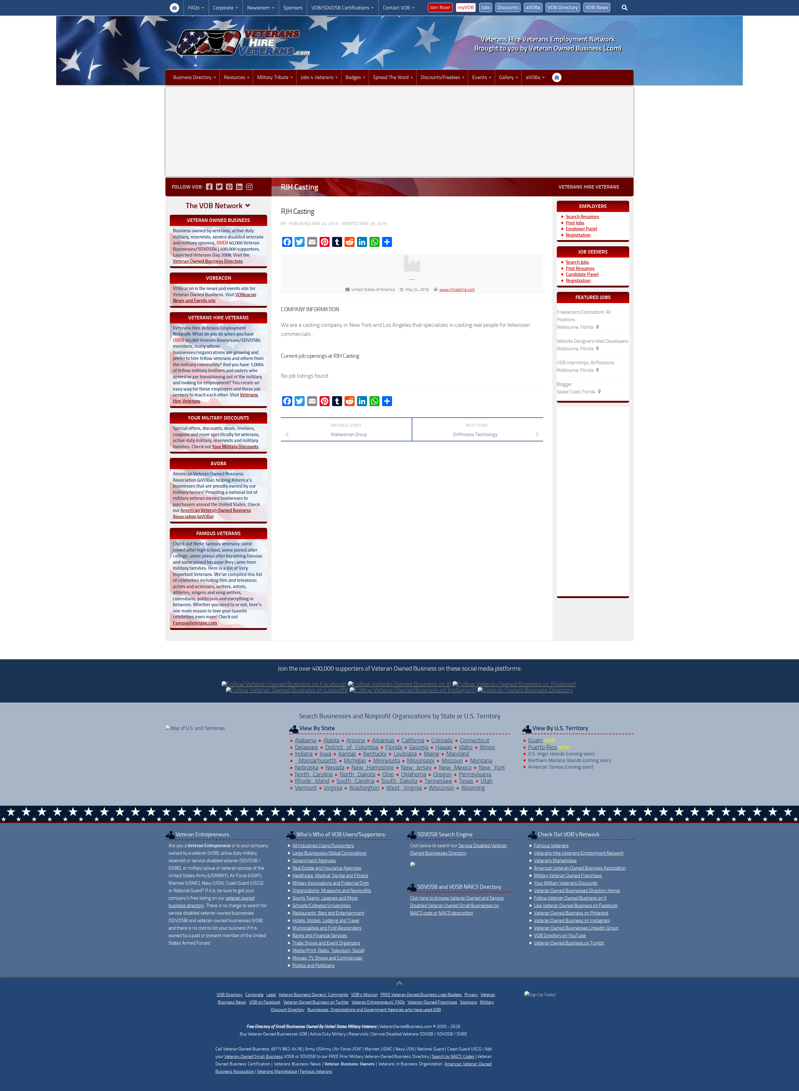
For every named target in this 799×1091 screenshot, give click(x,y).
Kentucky (374, 753)
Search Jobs (577, 262)
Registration (578, 235)
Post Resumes (580, 268)
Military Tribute (272, 77)
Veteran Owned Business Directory (208, 261)
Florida (393, 747)
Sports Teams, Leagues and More (325, 898)
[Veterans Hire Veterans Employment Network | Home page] (243, 42)
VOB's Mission (364, 994)
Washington (364, 787)
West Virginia (404, 787)
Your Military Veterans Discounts (565, 883)
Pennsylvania (475, 774)
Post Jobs (575, 223)
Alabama (305, 740)
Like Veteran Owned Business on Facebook (576, 905)
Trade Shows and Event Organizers (326, 943)
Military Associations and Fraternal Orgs (330, 883)
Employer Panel (581, 229)
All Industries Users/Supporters (323, 845)
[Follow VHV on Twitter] (219, 186)
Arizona (355, 740)
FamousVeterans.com (195, 623)
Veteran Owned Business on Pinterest (571, 913)
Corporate (223, 8)
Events (479, 77)
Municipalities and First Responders (326, 928)
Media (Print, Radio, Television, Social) (328, 950)
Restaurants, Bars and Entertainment (328, 913)
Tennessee (438, 780)
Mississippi (420, 760)
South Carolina (355, 780)
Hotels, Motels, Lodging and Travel (325, 920)
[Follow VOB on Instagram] (249, 186)
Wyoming (473, 787)
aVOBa (533, 7)
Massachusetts (316, 760)
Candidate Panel (582, 274)
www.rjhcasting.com (457, 289)
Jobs (485, 7)
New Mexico (455, 767)
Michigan (355, 760)
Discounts (508, 7)
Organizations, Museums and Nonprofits (331, 890)
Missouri (452, 760)
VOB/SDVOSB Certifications (340, 8)
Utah (487, 780)
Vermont (306, 787)
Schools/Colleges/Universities (321, 905)
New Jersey (416, 767)
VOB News (597, 7)
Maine (431, 753)
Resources (234, 77)
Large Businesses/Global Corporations (329, 853)
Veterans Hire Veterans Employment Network (579, 853)
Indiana (303, 753)
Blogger (564, 384)
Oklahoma (413, 774)
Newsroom (258, 8)
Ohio (388, 774)
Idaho (466, 747)
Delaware (306, 747)
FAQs (193, 8)
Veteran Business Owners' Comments (313, 994)
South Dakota (399, 780)
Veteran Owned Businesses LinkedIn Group (576, 928)
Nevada (335, 767)
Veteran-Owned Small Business (253, 1056)
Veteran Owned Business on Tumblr (569, 943)
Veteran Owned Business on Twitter (316, 1002)
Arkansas (383, 740)
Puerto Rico (542, 747)
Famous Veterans (551, 845)
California (413, 740)
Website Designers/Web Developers (592, 341)
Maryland (457, 753)
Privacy (471, 994)
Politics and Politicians (313, 965)
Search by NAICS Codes (453, 1056)
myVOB (466, 7)
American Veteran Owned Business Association (580, 868)
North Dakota (357, 774)
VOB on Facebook (265, 1002)
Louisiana (405, 753)
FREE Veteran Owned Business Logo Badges (421, 994)
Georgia (418, 747)
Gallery (506, 77)
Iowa (325, 753)
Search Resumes (582, 216)
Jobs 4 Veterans (317, 77)
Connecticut (474, 740)
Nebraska (306, 767)
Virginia (333, 787)
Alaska (331, 740)
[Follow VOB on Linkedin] (239, 186)
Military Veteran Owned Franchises (568, 875)
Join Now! (440, 7)
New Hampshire (372, 767)
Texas (466, 780)
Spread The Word (391, 77)
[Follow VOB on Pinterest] (229, 186)
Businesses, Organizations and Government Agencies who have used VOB (374, 1009)
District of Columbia (351, 747)
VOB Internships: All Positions (585, 363)
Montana (481, 760)
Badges (353, 77)
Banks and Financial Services (319, 935)
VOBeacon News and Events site (214, 298)
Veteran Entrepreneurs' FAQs (378, 1002)
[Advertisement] (399, 131)
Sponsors (292, 8)
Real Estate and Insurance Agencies (326, 868)
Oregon (442, 774)
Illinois (487, 747)
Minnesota (386, 760)
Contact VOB (396, 8)
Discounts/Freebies (440, 77)
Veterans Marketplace (555, 860)
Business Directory (192, 77)
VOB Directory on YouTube (560, 935)
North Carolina (313, 774)
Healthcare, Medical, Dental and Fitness (330, 875)
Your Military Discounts (235, 447)
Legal (271, 994)
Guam (535, 740)
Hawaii (443, 747)
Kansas (347, 753)
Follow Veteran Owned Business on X (570, 898)
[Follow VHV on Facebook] (209, 186)
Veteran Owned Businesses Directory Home (577, 890)
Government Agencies (314, 860)
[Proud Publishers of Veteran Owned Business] (540, 994)
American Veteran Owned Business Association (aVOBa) (212, 513)
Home (174, 8)
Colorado (442, 740)
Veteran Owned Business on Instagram (572, 920)
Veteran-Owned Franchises (432, 1002)
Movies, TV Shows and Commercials (327, 958)
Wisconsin (441, 787)
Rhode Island (312, 780)
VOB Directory (563, 7)
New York (492, 767)
